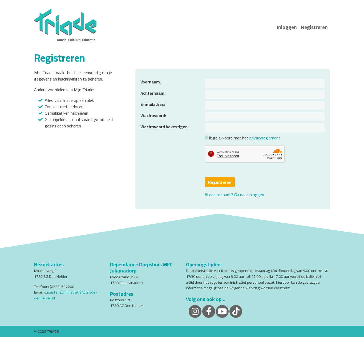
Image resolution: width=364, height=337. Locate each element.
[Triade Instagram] (195, 311)
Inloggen (287, 27)
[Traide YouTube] (222, 311)
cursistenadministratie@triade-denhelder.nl (65, 295)
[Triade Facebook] (208, 311)
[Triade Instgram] (235, 311)
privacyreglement (264, 138)
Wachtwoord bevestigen (164, 126)
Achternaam (152, 93)
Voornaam (150, 82)
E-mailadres (152, 104)
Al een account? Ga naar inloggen (234, 195)
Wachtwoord (152, 115)
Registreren (314, 27)
